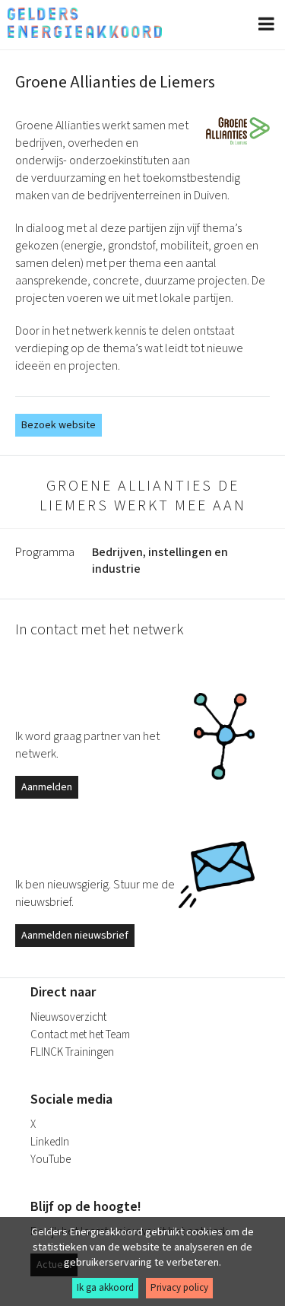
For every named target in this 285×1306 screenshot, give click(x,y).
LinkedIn (49, 1142)
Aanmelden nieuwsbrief (74, 935)
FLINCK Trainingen (72, 1052)
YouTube (50, 1160)
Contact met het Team (80, 1035)
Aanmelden (46, 787)
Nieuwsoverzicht (68, 1017)
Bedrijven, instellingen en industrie (160, 560)
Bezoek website (58, 425)
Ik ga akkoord (105, 1288)
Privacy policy (179, 1288)
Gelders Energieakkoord (85, 23)
